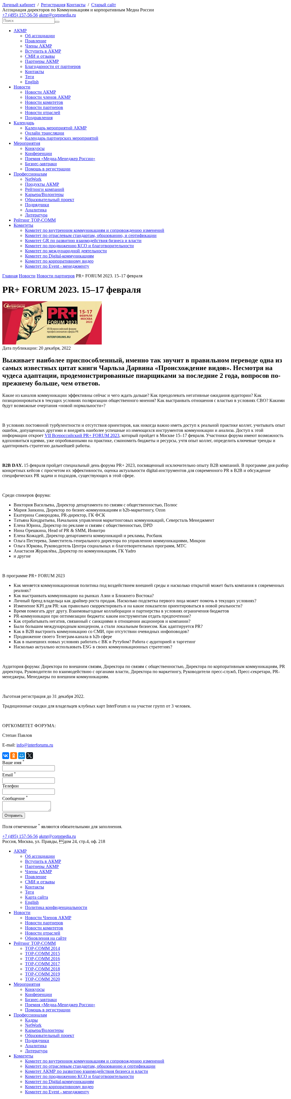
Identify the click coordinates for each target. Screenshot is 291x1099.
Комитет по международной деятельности (66, 250)
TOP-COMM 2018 (42, 968)
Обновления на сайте (45, 938)
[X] (29, 755)
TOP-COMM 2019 (42, 974)
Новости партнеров (44, 107)
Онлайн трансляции (44, 133)
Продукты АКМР (42, 184)
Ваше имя (13, 762)
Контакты (76, 4)
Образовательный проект (49, 199)
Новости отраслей (42, 112)
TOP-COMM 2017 (42, 963)
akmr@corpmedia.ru (57, 15)
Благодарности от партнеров (53, 66)
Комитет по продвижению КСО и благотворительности (79, 245)
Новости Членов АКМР (48, 917)
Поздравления (39, 117)
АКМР (20, 30)
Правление (35, 40)
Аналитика (36, 209)
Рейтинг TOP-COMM (35, 220)
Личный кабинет (18, 4)
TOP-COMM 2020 (42, 979)
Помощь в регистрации (47, 168)
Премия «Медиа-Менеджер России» (60, 158)
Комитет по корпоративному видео (59, 261)
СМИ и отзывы (40, 56)
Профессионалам (30, 174)
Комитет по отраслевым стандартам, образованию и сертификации (90, 1066)
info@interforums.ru (34, 745)
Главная (10, 275)
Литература (36, 215)
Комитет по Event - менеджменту (57, 266)
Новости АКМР (40, 92)
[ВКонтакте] (5, 755)
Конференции (38, 153)
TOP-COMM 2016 (42, 958)
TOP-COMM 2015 (42, 953)
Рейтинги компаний (44, 189)
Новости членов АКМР (48, 97)
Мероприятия (27, 143)
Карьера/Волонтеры (44, 194)
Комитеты (23, 225)
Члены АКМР (38, 46)
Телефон (10, 785)
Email (9, 774)
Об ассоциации (40, 35)
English (32, 81)
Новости (22, 86)
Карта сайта (36, 897)
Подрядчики (37, 204)
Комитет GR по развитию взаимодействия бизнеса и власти (83, 240)
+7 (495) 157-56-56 (20, 15)
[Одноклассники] (13, 755)
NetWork (33, 179)
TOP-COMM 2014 (42, 948)
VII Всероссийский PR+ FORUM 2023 (82, 435)
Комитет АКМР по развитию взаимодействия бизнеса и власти (86, 1071)
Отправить (14, 815)
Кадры (31, 1020)
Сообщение (15, 798)
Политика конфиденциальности (56, 907)
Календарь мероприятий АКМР (56, 127)
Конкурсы (35, 148)
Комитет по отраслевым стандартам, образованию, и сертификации (91, 235)
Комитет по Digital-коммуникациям (59, 255)
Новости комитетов (44, 102)
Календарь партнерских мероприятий (61, 138)
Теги (29, 76)
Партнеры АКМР (42, 61)
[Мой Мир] (21, 755)
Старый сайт (103, 4)
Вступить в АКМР (43, 51)
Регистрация (53, 4)
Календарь (24, 122)
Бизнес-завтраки (41, 163)
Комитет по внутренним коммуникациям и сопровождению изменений (94, 230)
